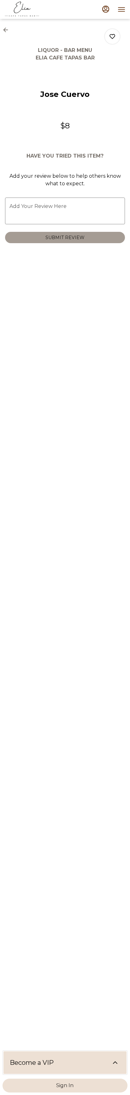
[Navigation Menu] (121, 9)
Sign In (65, 1085)
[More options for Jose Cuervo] (112, 36)
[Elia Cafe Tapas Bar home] (33, 9)
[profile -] (105, 9)
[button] (7, 30)
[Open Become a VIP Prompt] (115, 1062)
